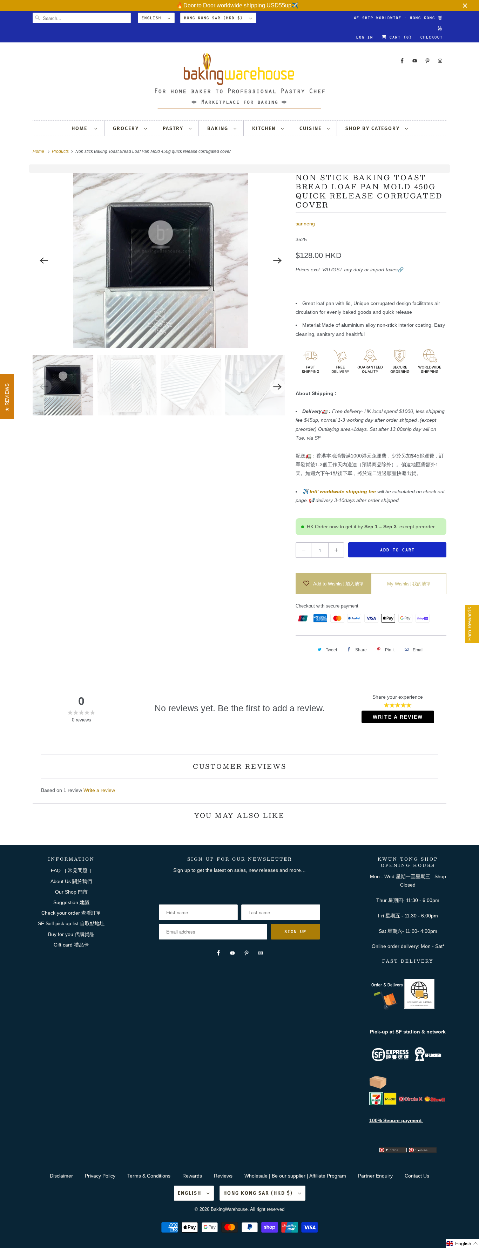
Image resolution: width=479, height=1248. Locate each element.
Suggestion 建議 (71, 902)
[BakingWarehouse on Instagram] (440, 61)
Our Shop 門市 (71, 892)
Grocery (127, 128)
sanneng (305, 223)
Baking (218, 128)
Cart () (399, 37)
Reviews (223, 1176)
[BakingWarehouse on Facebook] (402, 61)
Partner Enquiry (375, 1176)
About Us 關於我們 (71, 881)
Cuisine (311, 128)
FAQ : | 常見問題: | (71, 870)
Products (61, 151)
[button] (462, 1243)
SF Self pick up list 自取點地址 (71, 923)
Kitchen (264, 128)
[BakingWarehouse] (239, 83)
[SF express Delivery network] (378, 1087)
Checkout (431, 37)
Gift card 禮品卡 (71, 945)
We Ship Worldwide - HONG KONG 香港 (398, 19)
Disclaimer (61, 1176)
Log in (364, 37)
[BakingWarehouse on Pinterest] (427, 61)
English (153, 18)
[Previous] (44, 260)
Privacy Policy (100, 1176)
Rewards (192, 1176)
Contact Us (417, 1176)
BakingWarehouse (229, 1209)
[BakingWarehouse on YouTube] (414, 61)
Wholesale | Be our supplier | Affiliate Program (295, 1176)
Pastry (174, 128)
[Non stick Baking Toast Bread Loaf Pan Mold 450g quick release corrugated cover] (160, 260)
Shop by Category (373, 128)
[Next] (277, 260)
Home (81, 128)
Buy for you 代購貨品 (71, 934)
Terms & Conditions (148, 1176)
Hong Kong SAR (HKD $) (215, 18)
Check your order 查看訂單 (71, 913)
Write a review (99, 790)
